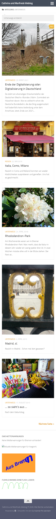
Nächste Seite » (46, 423)
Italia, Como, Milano (17, 165)
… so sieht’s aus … (16, 407)
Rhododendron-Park (17, 236)
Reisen (8, 161)
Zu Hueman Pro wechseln (41, 511)
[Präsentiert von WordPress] (15, 511)
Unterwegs (10, 80)
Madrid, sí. (11, 343)
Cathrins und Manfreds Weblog (17, 3)
